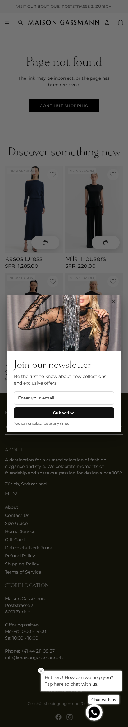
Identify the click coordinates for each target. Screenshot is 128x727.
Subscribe (64, 412)
